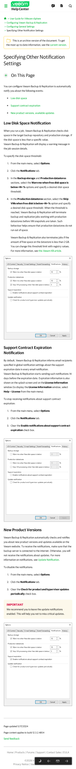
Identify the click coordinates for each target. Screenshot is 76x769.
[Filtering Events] (49, 761)
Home (10, 752)
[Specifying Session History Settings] (66, 761)
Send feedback (12, 738)
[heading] (38, 123)
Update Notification (48, 559)
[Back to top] (58, 761)
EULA (66, 752)
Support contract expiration (25, 105)
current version (58, 44)
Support (40, 752)
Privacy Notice (21, 764)
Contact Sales (54, 752)
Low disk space (19, 98)
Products (20, 752)
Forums (30, 752)
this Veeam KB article (50, 250)
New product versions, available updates (32, 112)
